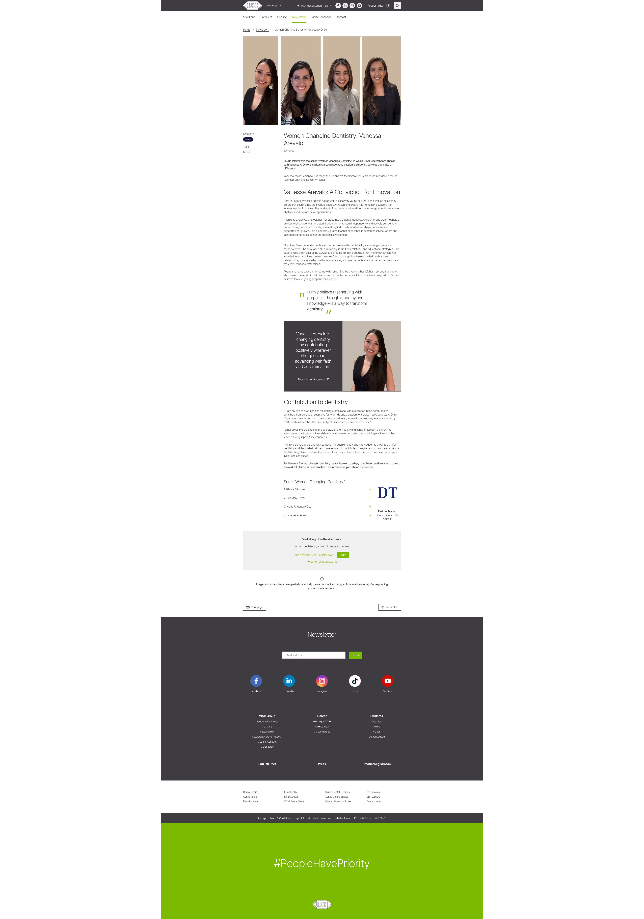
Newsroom (299, 17)
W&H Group (267, 716)
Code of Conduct (267, 741)
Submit (356, 655)
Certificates (267, 746)
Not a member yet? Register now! (314, 555)
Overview (376, 721)
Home (246, 29)
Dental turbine (250, 792)
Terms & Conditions (280, 818)
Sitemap (261, 818)
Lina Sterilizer (291, 796)
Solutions (249, 17)
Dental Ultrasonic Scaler (338, 801)
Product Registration (377, 764)
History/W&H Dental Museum (267, 736)
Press (322, 764)
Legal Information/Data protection (313, 818)
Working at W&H (322, 721)
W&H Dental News (294, 801)
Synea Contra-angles (336, 796)
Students (376, 716)
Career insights (322, 731)
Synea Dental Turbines (337, 792)
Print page (257, 607)
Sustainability (267, 731)
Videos (376, 731)
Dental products (375, 801)
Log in (342, 555)
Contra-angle (250, 796)
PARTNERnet (267, 764)
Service (282, 17)
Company (267, 726)
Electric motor (250, 801)
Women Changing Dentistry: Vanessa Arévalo (301, 29)
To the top (392, 607)
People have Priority (267, 721)
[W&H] (252, 5)
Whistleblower (342, 818)
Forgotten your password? (322, 561)
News (377, 726)
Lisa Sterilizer (291, 792)
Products (266, 17)
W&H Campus (322, 726)
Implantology (373, 792)
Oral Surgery (373, 796)
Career (322, 716)
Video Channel (321, 17)
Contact (341, 17)
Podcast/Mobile (362, 818)
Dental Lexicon (377, 736)
